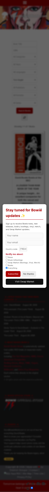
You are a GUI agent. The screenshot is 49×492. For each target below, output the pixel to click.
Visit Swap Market (24, 281)
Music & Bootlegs (15, 260)
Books (10, 265)
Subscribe (13, 274)
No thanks (28, 274)
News (10, 257)
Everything (12, 268)
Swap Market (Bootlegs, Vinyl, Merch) (23, 263)
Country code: (12, 249)
